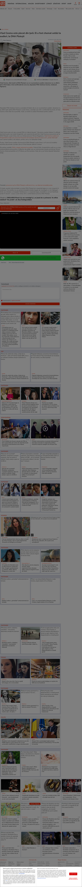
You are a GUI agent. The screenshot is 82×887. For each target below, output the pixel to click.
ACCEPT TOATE (73, 873)
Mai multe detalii (22, 873)
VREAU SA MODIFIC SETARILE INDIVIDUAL (73, 879)
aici (6, 880)
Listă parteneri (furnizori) (41, 878)
